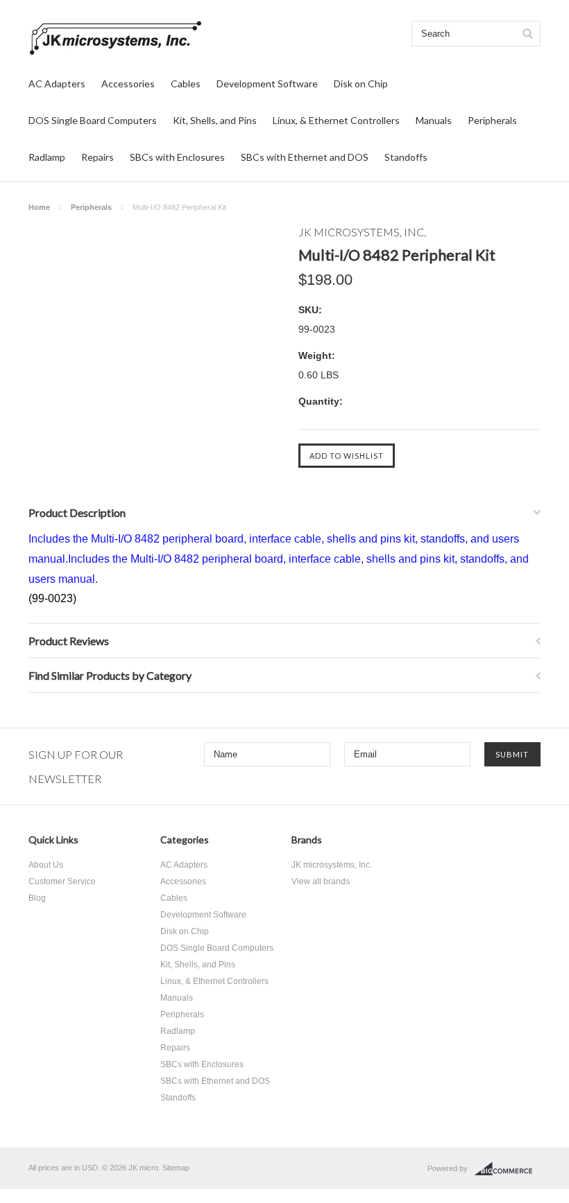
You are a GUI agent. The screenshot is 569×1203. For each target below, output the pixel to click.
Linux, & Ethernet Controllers (336, 120)
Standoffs (405, 157)
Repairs (97, 157)
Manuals (434, 120)
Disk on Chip (361, 83)
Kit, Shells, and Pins (215, 120)
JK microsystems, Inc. (331, 865)
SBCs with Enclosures (177, 157)
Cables (186, 83)
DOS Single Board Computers (92, 120)
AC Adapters (56, 83)
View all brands (320, 881)
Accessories (128, 83)
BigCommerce (508, 1169)
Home (39, 207)
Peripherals (492, 120)
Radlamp (46, 157)
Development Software (267, 83)
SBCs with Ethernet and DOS (304, 157)
